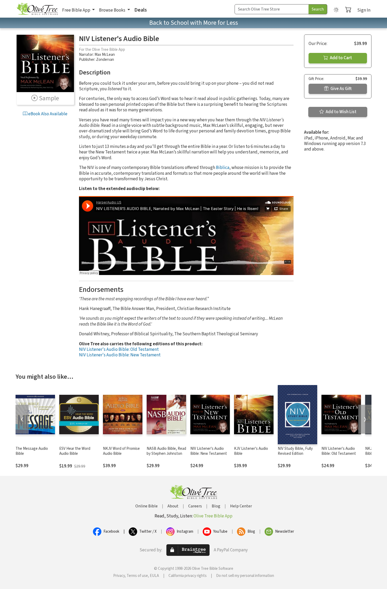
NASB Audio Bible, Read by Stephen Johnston (166, 451)
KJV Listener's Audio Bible (251, 451)
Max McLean (105, 54)
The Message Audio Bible (32, 451)
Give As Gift (341, 89)
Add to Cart (340, 58)
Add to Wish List (340, 112)
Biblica (222, 167)
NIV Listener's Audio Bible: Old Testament (119, 349)
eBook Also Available (47, 114)
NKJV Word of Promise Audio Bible (121, 451)
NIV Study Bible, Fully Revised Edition (295, 451)
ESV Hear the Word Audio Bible (74, 451)
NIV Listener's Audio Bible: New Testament (120, 355)
